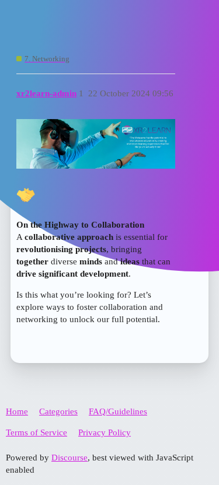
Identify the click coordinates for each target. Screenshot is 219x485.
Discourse (69, 457)
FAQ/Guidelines (118, 411)
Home (17, 411)
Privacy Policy (104, 432)
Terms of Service (36, 432)
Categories (58, 411)
